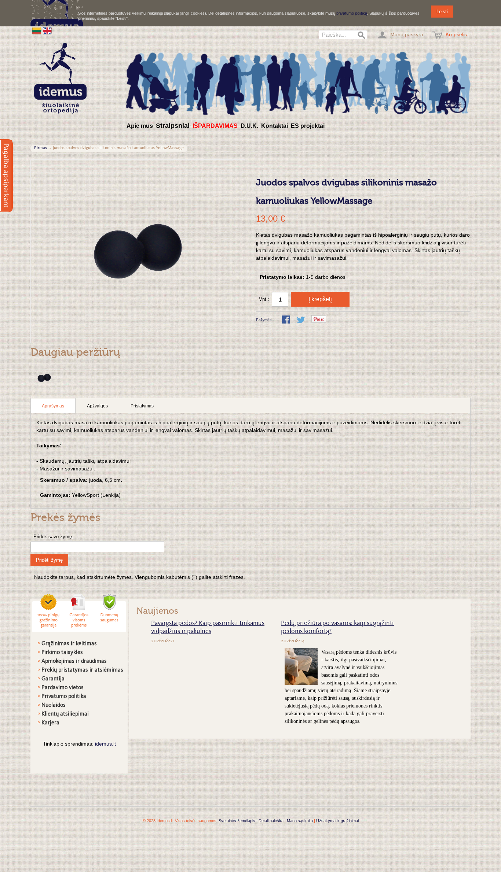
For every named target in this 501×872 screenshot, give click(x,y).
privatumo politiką (351, 13)
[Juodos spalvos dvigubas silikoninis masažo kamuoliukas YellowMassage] (44, 378)
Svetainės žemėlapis (237, 821)
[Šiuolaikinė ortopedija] (298, 81)
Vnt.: (264, 299)
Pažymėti (263, 320)
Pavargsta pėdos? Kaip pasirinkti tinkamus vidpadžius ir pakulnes (207, 627)
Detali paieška (271, 821)
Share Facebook (287, 320)
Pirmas (40, 148)
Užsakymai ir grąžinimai (337, 821)
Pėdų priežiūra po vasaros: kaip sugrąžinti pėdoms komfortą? (337, 627)
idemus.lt (105, 744)
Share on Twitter (301, 320)
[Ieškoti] (361, 35)
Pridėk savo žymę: (53, 536)
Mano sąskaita (300, 821)
